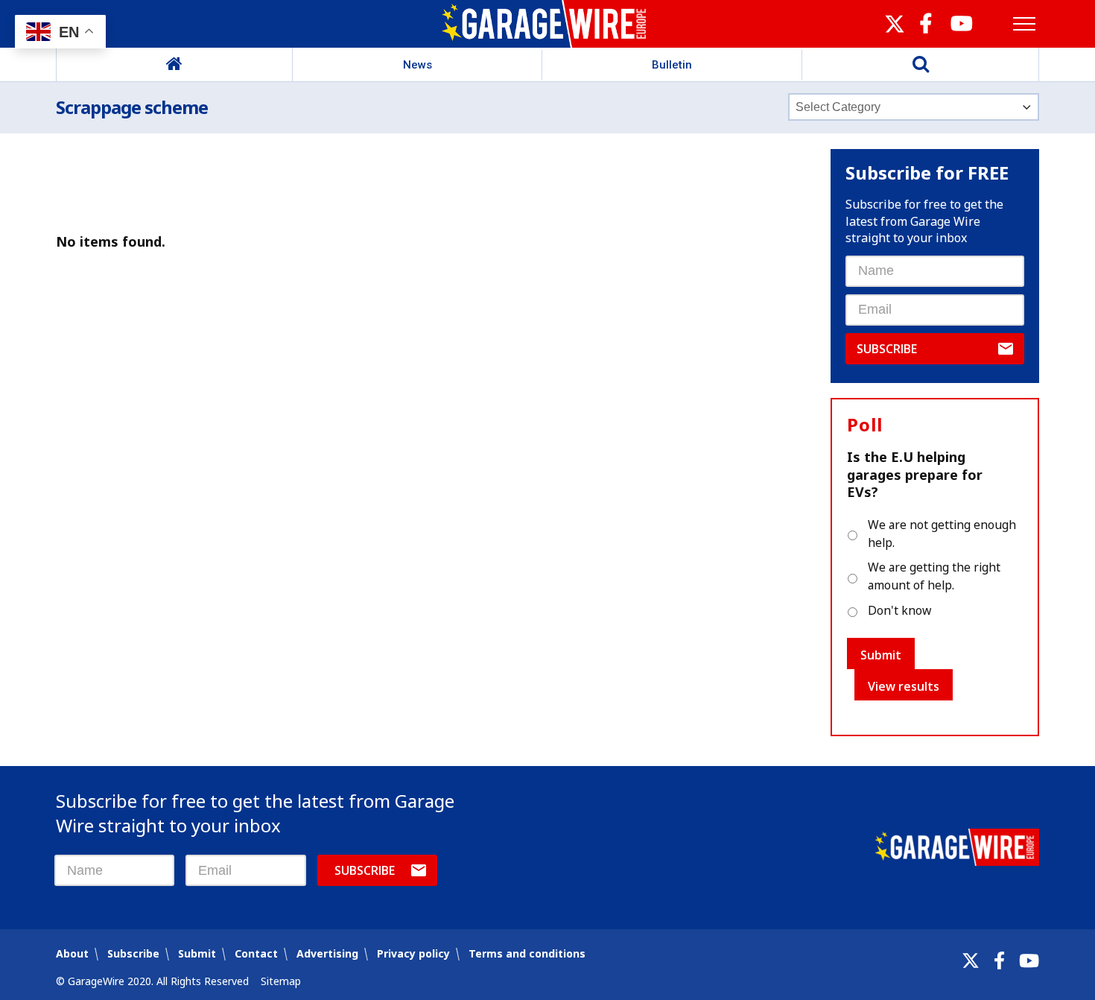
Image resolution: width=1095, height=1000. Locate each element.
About (72, 953)
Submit (880, 655)
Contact (256, 953)
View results (903, 686)
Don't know (899, 610)
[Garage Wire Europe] (548, 24)
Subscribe (887, 349)
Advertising (327, 953)
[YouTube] (1029, 960)
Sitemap (281, 981)
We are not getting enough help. (942, 533)
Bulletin (672, 65)
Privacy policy (413, 953)
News (417, 65)
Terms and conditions (527, 953)
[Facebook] (999, 960)
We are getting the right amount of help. (934, 576)
